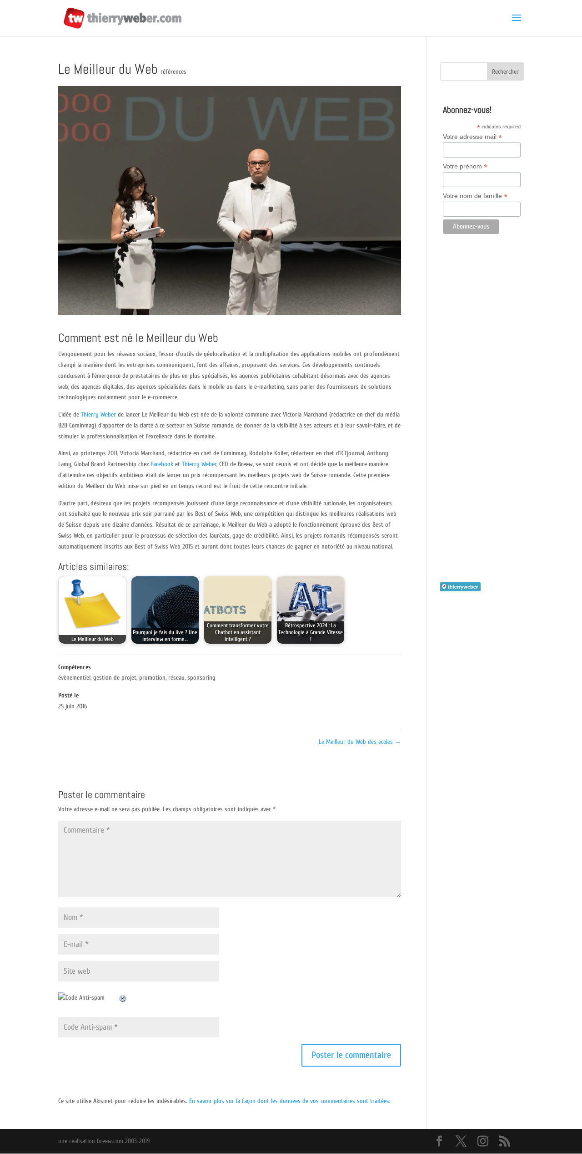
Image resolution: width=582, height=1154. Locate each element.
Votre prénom (465, 166)
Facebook (162, 464)
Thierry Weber (98, 414)
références (173, 72)
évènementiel (74, 677)
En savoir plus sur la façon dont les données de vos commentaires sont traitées (289, 1101)
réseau (176, 677)
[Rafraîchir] (123, 997)
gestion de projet (114, 677)
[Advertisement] (482, 421)
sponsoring (201, 677)
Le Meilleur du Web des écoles (360, 742)
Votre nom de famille (475, 196)
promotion (152, 677)
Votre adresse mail (472, 136)
